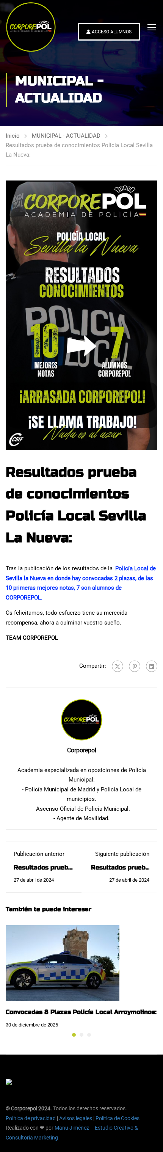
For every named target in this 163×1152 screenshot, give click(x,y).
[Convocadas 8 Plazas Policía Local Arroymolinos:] (62, 962)
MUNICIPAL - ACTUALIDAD (66, 135)
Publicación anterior (39, 854)
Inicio (13, 135)
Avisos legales (75, 1118)
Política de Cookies (117, 1118)
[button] (74, 1035)
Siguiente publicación (122, 854)
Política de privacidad (31, 1118)
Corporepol (81, 750)
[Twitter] (117, 666)
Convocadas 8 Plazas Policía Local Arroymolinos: (81, 1011)
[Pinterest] (134, 666)
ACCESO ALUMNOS (111, 32)
